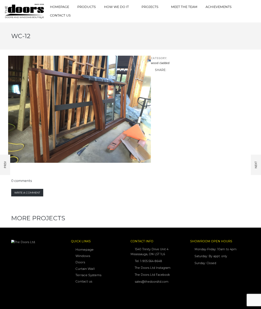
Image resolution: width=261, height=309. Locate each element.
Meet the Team (184, 7)
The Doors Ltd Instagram (152, 268)
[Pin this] (188, 70)
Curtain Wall (85, 269)
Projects (150, 7)
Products (86, 7)
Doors (80, 262)
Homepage (59, 7)
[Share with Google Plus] (182, 70)
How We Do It (116, 7)
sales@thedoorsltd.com (151, 282)
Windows (82, 256)
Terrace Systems (88, 275)
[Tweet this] (176, 70)
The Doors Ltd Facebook (152, 275)
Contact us (60, 15)
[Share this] (170, 70)
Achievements (219, 7)
